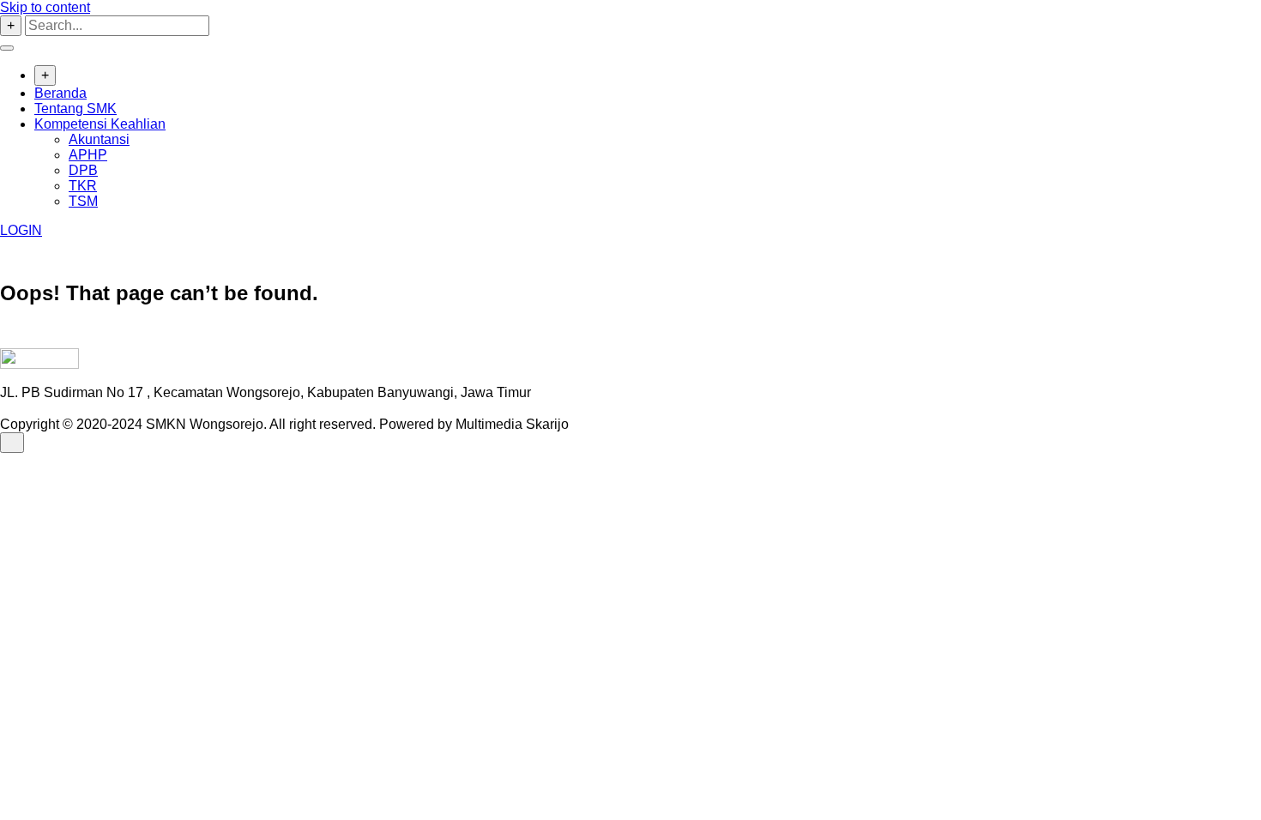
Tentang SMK (75, 108)
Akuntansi (99, 139)
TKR (83, 185)
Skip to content (45, 7)
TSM (83, 201)
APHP (88, 155)
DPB (83, 170)
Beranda (60, 93)
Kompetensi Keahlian (100, 124)
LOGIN (21, 230)
